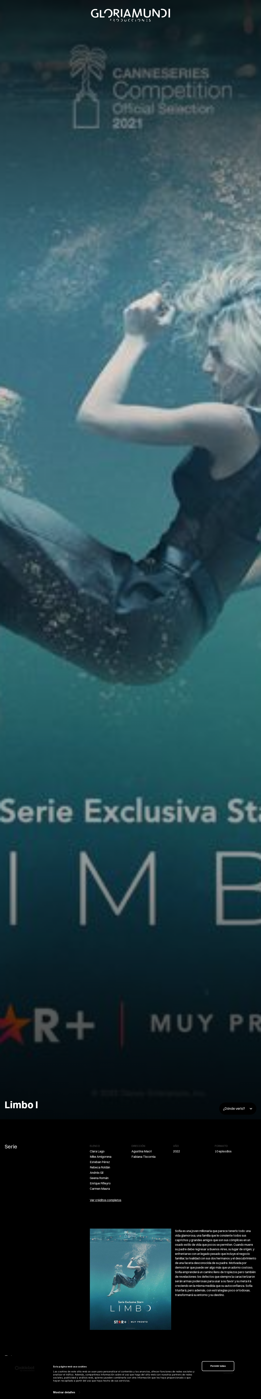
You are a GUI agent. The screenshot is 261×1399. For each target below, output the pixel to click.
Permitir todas (218, 1366)
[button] (237, 1109)
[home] (130, 15)
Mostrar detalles (64, 1392)
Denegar (228, 1372)
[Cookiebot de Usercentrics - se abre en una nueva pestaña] (24, 1369)
